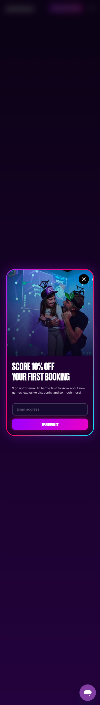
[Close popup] (84, 279)
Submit (50, 424)
